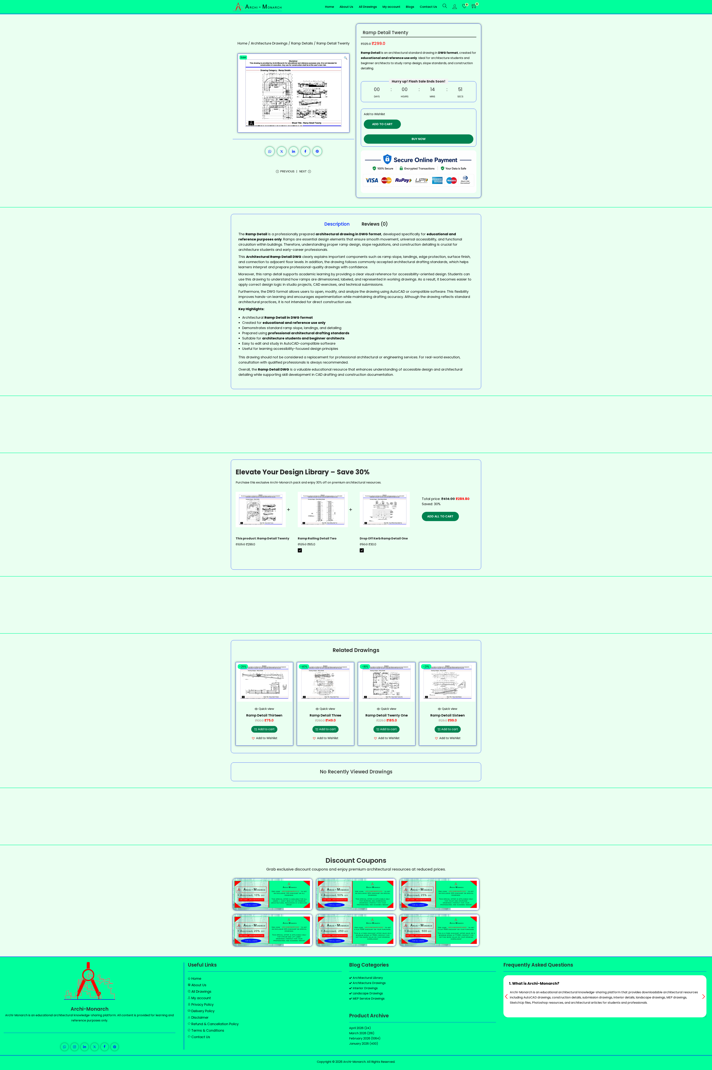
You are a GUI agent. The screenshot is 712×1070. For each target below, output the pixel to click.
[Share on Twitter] (281, 151)
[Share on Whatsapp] (269, 151)
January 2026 (359, 1043)
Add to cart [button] (266, 729)
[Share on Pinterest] (317, 151)
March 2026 (357, 1033)
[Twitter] (94, 1047)
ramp (267, 274)
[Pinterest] (114, 1047)
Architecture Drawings (269, 43)
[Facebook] (104, 1047)
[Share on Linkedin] (293, 151)
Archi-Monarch (89, 1009)
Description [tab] (337, 224)
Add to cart (382, 124)
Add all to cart (440, 516)
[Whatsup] (64, 1047)
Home (242, 43)
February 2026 (359, 1038)
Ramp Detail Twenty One (386, 715)
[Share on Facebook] (305, 151)
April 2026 (356, 1028)
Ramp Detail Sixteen (447, 715)
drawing (433, 296)
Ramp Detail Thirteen (264, 715)
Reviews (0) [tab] (375, 224)
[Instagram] (74, 1047)
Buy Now (419, 139)
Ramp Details (302, 43)
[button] (345, 57)
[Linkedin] (84, 1047)
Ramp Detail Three (325, 715)
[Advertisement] (356, 424)
